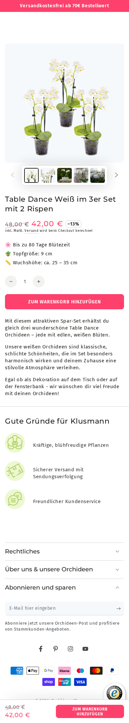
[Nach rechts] (116, 175)
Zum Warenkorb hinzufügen (90, 711)
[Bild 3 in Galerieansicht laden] (64, 175)
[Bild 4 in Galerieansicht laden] (81, 175)
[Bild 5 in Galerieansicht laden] (97, 175)
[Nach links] (12, 175)
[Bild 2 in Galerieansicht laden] (48, 175)
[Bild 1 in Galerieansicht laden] (31, 175)
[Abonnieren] (120, 608)
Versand (31, 231)
